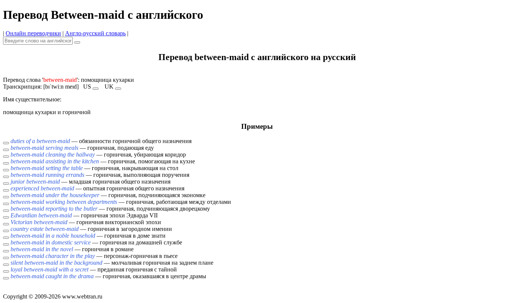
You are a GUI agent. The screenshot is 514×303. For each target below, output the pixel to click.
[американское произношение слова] (96, 88)
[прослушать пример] (6, 143)
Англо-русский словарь (95, 33)
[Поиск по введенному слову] (77, 42)
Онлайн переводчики (33, 33)
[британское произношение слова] (118, 88)
